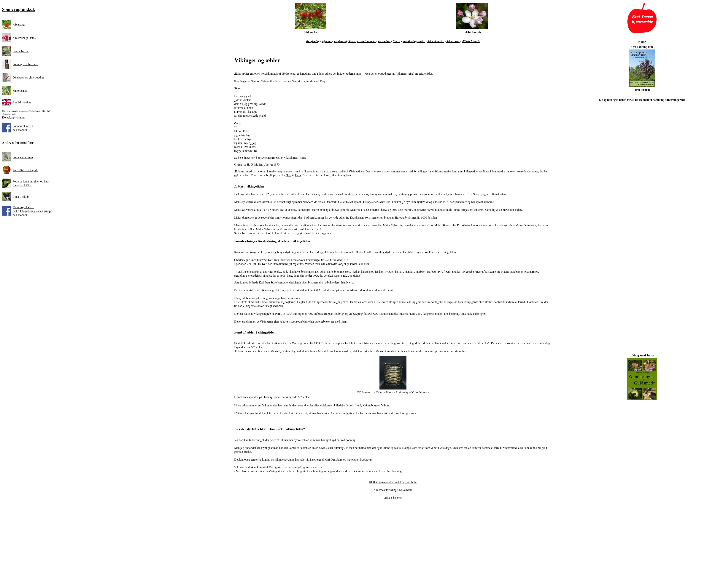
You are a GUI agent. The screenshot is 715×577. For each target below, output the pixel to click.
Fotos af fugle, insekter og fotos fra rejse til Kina (31, 183)
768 (327, 260)
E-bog (642, 41)
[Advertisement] (393, 538)
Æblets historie (393, 497)
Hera (298, 175)
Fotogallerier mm (23, 157)
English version (22, 102)
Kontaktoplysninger (13, 117)
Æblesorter (19, 24)
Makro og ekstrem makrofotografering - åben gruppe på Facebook (32, 211)
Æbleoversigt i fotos (24, 38)
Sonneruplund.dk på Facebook (23, 128)
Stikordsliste (20, 90)
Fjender (327, 41)
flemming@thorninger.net (669, 99)
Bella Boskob (21, 196)
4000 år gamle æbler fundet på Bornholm (393, 482)
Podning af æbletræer (25, 64)
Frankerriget (313, 260)
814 (346, 260)
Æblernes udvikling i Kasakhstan (393, 490)
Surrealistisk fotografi (25, 170)
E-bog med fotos (642, 355)
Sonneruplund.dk (18, 9)
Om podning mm (642, 46)
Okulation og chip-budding (29, 77)
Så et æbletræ (20, 51)
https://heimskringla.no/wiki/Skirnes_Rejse (281, 157)
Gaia (288, 175)
